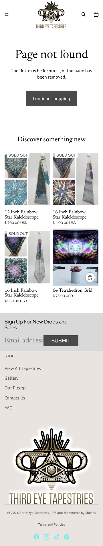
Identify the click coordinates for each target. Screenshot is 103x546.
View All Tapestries (23, 368)
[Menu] (6, 14)
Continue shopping (51, 98)
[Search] (83, 14)
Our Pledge (16, 388)
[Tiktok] (56, 536)
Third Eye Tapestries (34, 512)
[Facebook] (36, 536)
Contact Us (15, 397)
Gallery (11, 378)
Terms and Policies (51, 524)
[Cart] (96, 14)
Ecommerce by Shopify (80, 512)
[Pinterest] (66, 536)
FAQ (9, 407)
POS (53, 512)
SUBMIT (61, 340)
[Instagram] (46, 536)
